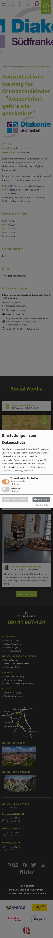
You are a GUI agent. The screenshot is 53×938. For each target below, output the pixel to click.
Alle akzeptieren (41, 499)
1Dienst (14, 484)
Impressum (28, 470)
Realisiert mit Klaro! (43, 505)
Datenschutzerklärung (12, 470)
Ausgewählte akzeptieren (14, 499)
